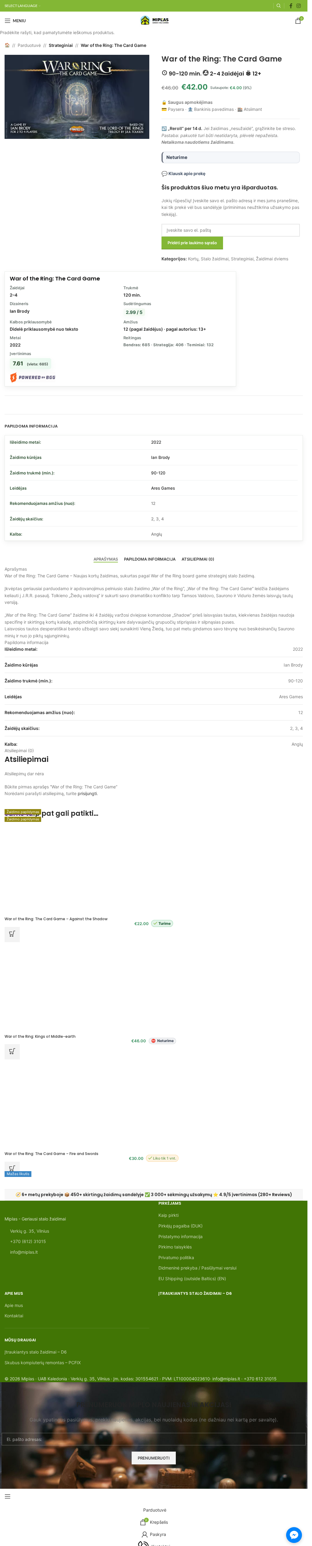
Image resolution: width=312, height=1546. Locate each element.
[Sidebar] (7, 1496)
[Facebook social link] (291, 5)
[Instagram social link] (299, 5)
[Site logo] (154, 20)
